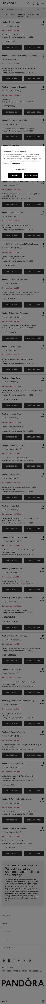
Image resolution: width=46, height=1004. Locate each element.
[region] (23, 163)
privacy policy (16, 163)
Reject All (15, 175)
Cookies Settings (21, 169)
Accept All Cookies (31, 175)
